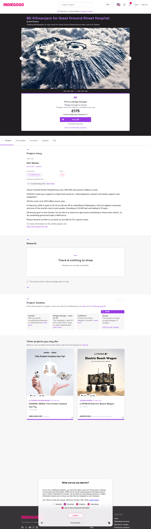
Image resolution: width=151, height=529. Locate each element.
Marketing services (121, 521)
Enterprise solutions (122, 527)
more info (30, 166)
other (62, 175)
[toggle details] (73, 419)
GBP (107, 5)
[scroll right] (129, 58)
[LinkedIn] (37, 527)
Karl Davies (34, 22)
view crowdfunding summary (75, 128)
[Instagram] (33, 527)
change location (86, 11)
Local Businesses (34, 175)
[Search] (61, 4)
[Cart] (124, 4)
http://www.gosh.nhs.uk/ (37, 226)
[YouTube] (30, 527)
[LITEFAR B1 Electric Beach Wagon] (101, 372)
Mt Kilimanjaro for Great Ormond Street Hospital (68, 18)
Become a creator (121, 524)
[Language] (118, 4)
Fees (116, 518)
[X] (26, 527)
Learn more (57, 327)
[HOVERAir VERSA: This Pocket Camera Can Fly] (50, 372)
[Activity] (130, 4)
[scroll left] (21, 58)
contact (38, 166)
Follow (75, 119)
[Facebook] (22, 527)
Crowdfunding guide (98, 306)
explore (85, 345)
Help (84, 306)
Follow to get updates (110, 327)
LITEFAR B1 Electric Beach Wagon (97, 403)
